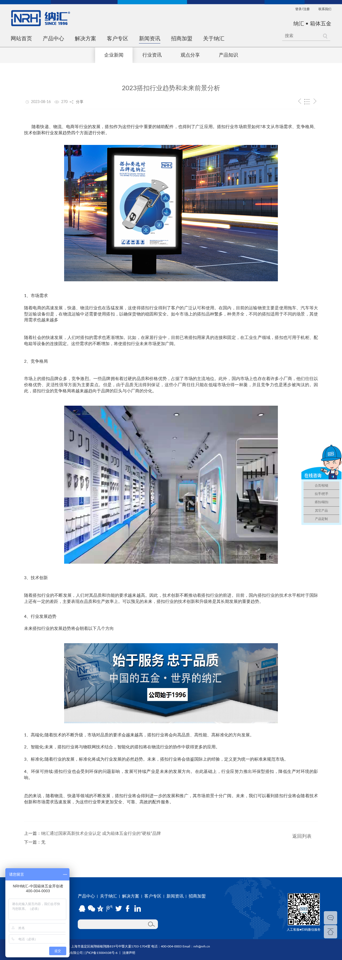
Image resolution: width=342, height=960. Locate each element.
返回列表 (302, 836)
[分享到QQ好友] (82, 908)
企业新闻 (113, 55)
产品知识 (228, 55)
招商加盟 (181, 38)
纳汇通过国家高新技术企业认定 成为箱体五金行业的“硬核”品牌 (101, 833)
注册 (306, 9)
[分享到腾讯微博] (110, 908)
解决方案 (85, 38)
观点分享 (190, 55)
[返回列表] (307, 102)
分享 (79, 102)
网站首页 (21, 38)
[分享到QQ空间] (100, 908)
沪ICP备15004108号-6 (101, 952)
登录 (298, 9)
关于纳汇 (213, 38)
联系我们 (324, 9)
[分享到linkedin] (138, 908)
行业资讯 (152, 55)
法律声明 (128, 952)
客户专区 (117, 38)
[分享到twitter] (119, 908)
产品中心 (53, 38)
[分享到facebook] (129, 908)
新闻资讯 (149, 38)
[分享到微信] (91, 908)
